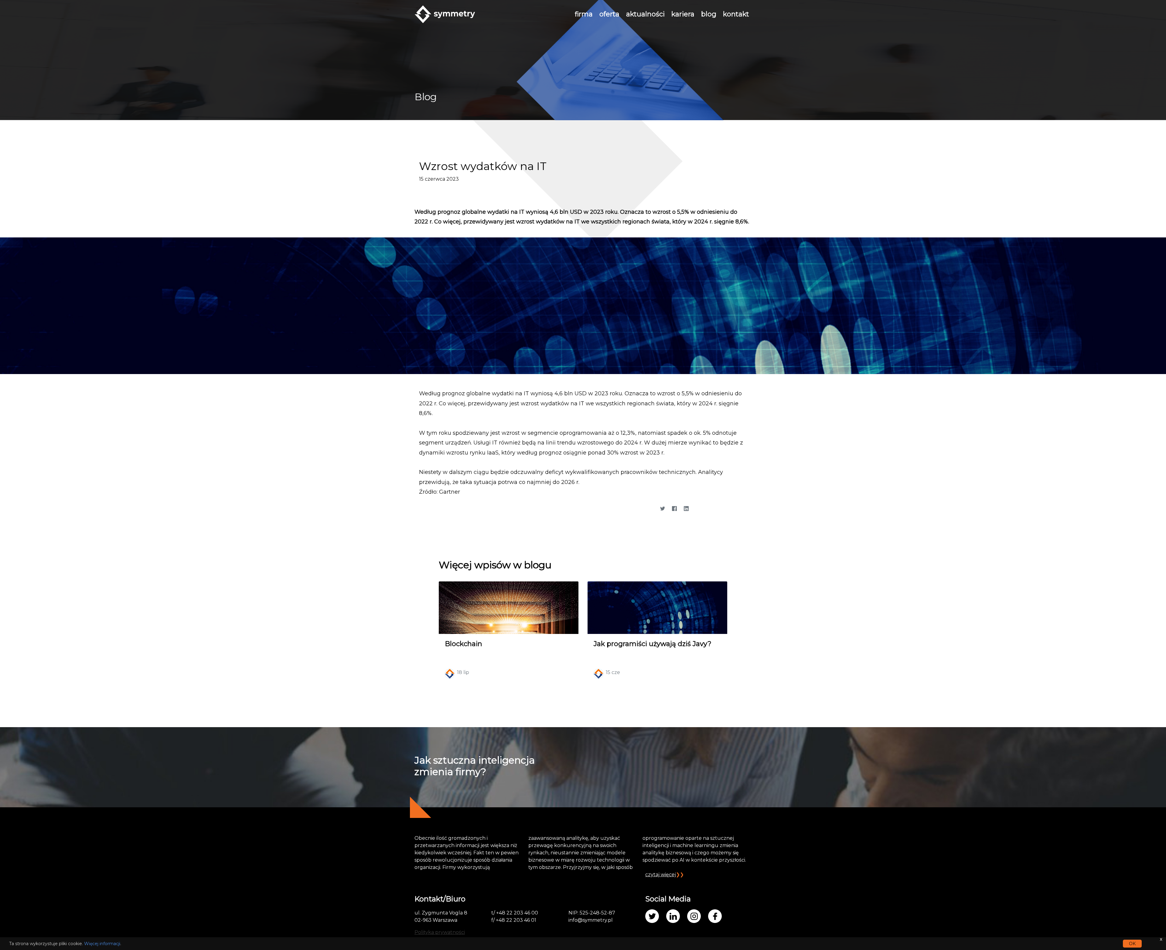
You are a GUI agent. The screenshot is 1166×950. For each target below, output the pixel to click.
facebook (715, 916)
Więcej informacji (102, 943)
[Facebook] (674, 509)
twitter (652, 916)
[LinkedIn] (686, 509)
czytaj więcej (660, 874)
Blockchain (463, 644)
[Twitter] (662, 509)
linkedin (673, 916)
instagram (694, 916)
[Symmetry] (444, 14)
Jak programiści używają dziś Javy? (652, 644)
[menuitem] (583, 14)
